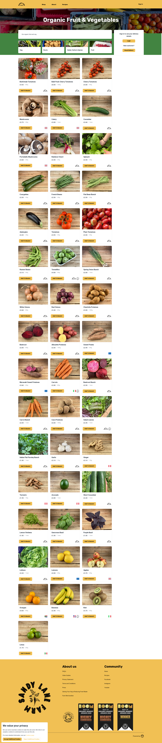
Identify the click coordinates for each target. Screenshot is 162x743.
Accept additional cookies (12, 739)
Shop (44, 4)
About (54, 4)
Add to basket (25, 90)
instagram (107, 683)
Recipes (65, 4)
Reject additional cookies (31, 739)
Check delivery (128, 50)
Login (129, 41)
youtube (106, 687)
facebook (107, 679)
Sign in (140, 4)
